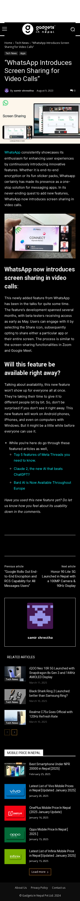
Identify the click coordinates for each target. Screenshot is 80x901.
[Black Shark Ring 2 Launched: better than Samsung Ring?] (15, 696)
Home (8, 43)
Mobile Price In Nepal (23, 753)
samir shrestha (24, 90)
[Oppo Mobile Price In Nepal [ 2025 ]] (15, 834)
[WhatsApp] (53, 546)
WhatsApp (12, 152)
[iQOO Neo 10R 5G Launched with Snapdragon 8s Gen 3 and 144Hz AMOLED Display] (15, 673)
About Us (21, 888)
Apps (22, 53)
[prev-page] (7, 732)
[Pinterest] (43, 546)
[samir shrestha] (7, 90)
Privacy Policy (39, 888)
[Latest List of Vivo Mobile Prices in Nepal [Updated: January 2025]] (15, 791)
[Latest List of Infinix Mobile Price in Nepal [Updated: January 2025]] (15, 856)
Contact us (58, 888)
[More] (64, 546)
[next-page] (14, 732)
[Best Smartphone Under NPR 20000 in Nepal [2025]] (15, 769)
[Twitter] (33, 546)
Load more (39, 872)
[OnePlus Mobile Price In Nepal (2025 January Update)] (15, 813)
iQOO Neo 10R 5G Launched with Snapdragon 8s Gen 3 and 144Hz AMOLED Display (52, 673)
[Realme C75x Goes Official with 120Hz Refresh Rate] (15, 717)
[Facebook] (22, 546)
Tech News (22, 43)
